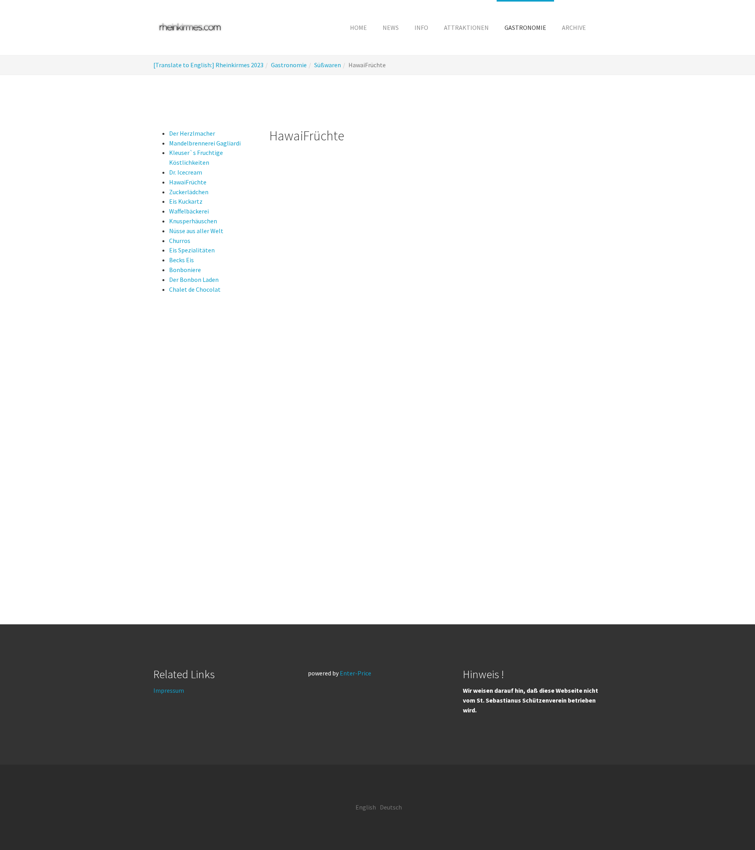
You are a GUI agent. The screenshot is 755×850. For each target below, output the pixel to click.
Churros (179, 241)
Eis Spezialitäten (192, 250)
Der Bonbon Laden (194, 279)
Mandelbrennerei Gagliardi (205, 143)
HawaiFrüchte (187, 182)
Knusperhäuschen (193, 221)
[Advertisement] (203, 450)
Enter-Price (355, 673)
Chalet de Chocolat (195, 289)
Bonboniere (185, 270)
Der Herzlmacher (192, 133)
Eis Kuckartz (186, 201)
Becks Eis (181, 260)
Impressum (168, 690)
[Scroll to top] (729, 824)
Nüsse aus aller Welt (196, 231)
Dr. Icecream (185, 172)
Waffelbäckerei (189, 211)
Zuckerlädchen (188, 192)
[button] (421, 27)
